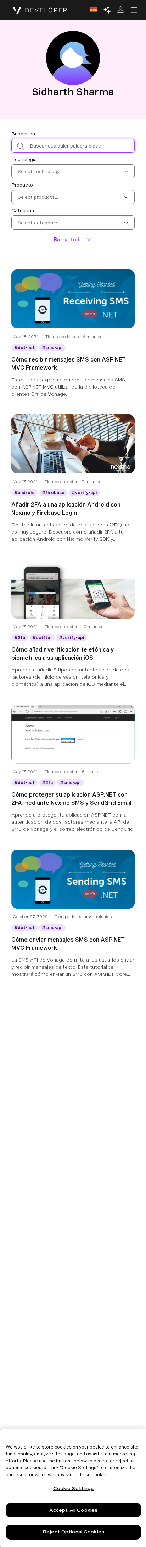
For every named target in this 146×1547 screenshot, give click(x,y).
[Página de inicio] (40, 10)
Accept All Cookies (73, 1510)
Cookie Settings (73, 1488)
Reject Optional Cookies (73, 1532)
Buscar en (23, 133)
